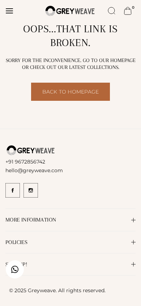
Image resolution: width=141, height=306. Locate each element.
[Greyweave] (70, 11)
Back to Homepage (70, 91)
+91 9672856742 (25, 161)
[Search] (112, 11)
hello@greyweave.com (34, 170)
